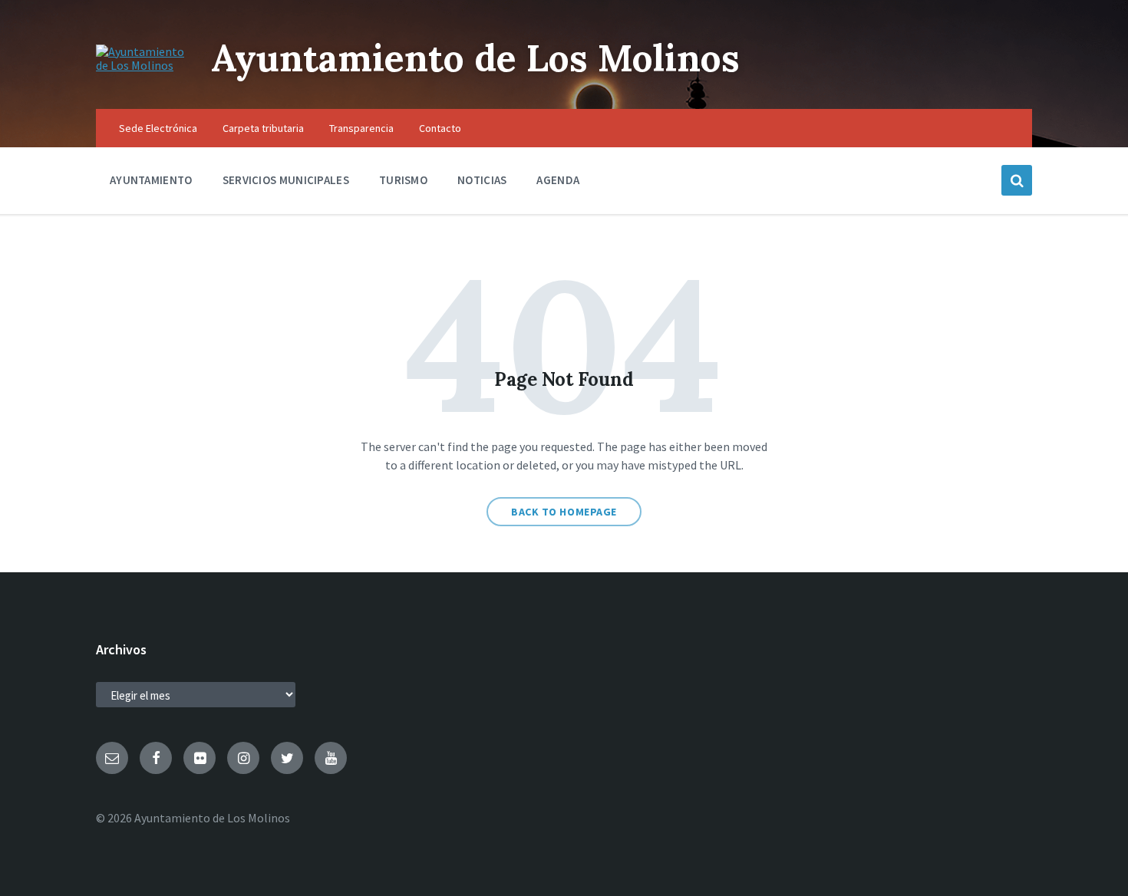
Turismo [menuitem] (403, 180)
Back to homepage (564, 512)
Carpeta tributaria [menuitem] (263, 128)
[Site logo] (142, 65)
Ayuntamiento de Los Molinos (475, 58)
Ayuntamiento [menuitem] (151, 180)
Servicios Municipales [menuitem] (286, 180)
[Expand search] (1016, 180)
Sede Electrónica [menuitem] (158, 128)
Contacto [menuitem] (440, 128)
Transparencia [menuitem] (361, 128)
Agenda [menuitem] (557, 180)
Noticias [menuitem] (481, 180)
